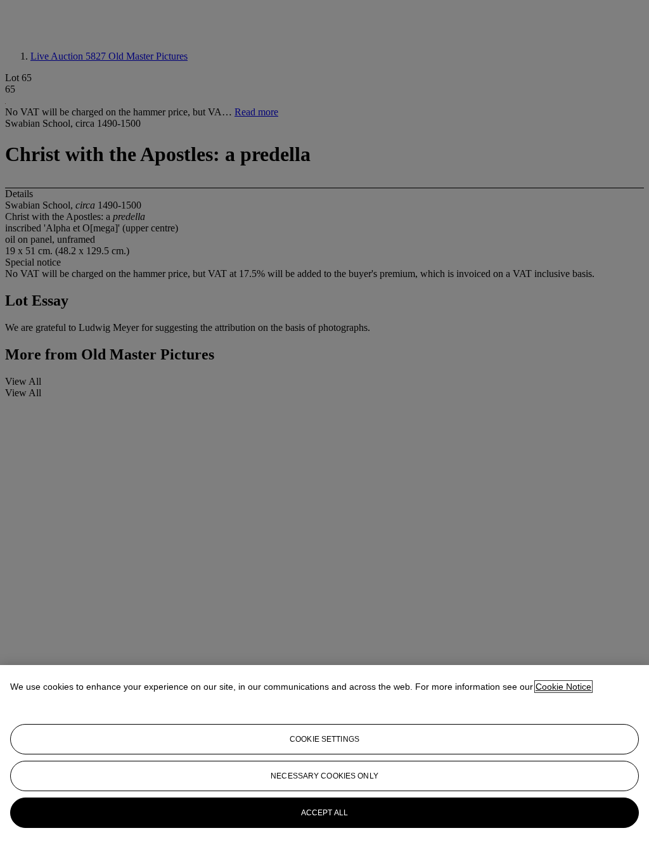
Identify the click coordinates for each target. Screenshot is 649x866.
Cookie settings (324, 739)
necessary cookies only (324, 776)
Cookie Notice (563, 687)
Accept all (324, 812)
